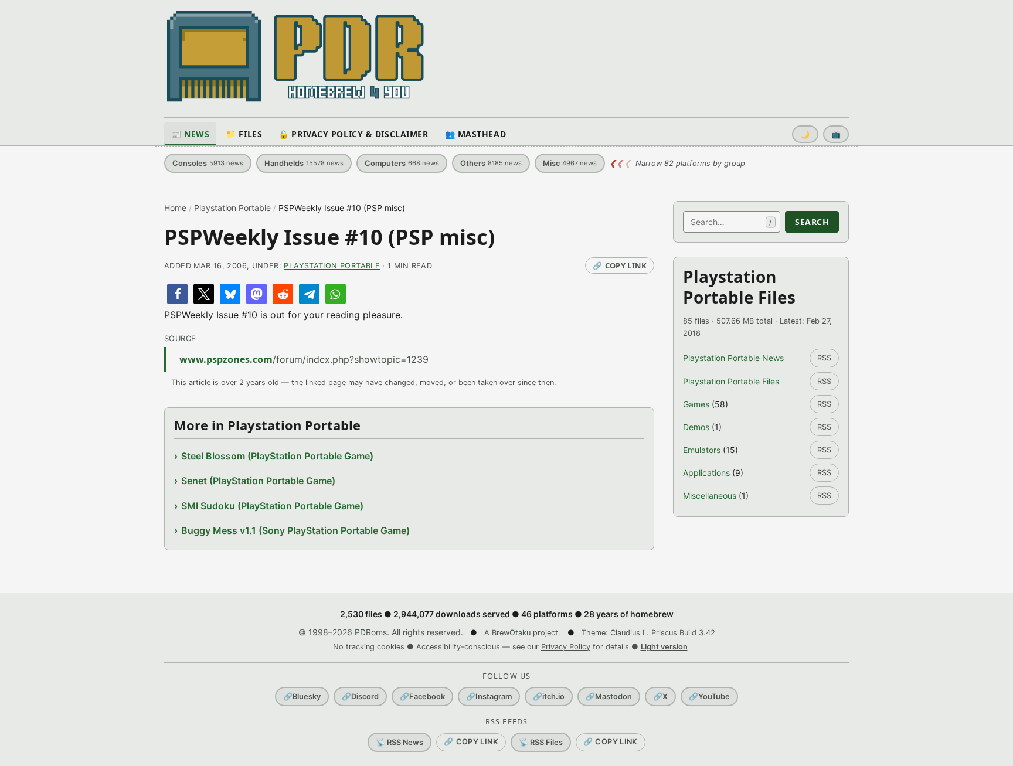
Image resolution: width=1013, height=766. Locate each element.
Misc (570, 163)
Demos (696, 427)
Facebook (422, 696)
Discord (360, 696)
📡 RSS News (399, 742)
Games (696, 404)
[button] (177, 294)
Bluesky (302, 696)
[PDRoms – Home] (295, 56)
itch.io (549, 696)
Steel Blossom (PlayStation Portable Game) (277, 456)
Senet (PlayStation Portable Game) (258, 480)
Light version (664, 646)
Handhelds (304, 163)
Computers (402, 163)
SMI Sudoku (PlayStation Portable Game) (272, 506)
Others (491, 163)
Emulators (701, 450)
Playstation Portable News (733, 358)
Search (812, 221)
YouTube (709, 696)
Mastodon (609, 696)
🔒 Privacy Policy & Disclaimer (353, 133)
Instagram (489, 696)
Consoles (207, 163)
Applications (706, 473)
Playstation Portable (232, 208)
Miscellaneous (709, 496)
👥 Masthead (475, 133)
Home (175, 208)
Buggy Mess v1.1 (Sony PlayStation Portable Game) (295, 530)
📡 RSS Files (541, 742)
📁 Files (244, 133)
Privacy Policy (565, 646)
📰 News (190, 133)
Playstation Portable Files (731, 381)
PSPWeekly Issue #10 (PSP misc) (329, 237)
